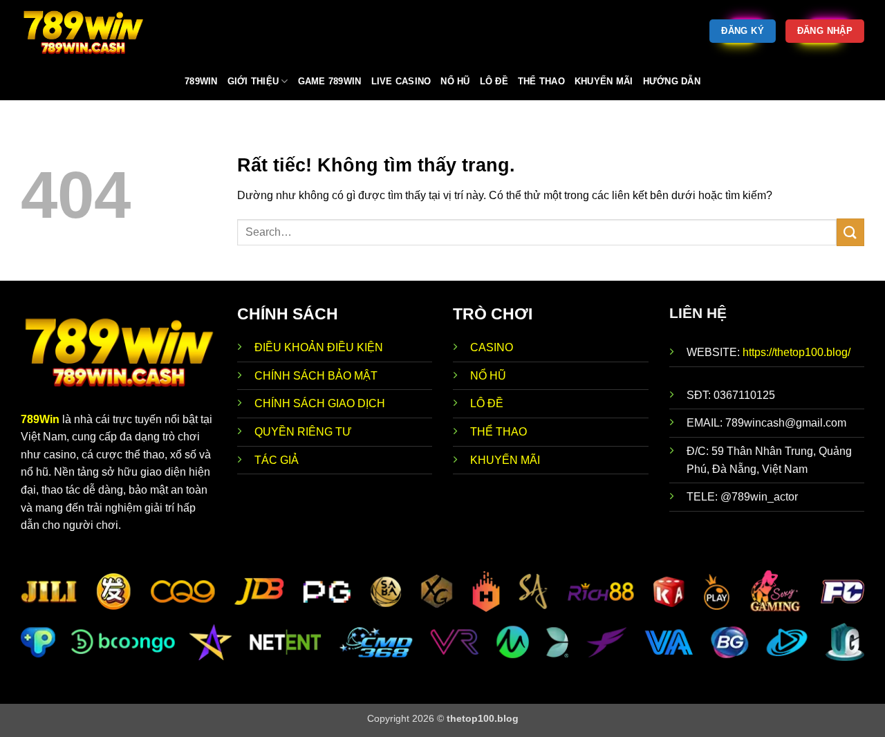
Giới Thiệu (253, 81)
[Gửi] (850, 231)
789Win (40, 419)
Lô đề (494, 81)
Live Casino (401, 81)
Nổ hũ (454, 81)
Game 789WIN (330, 81)
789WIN (201, 81)
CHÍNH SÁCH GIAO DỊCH (321, 403)
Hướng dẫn (671, 81)
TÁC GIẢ (276, 460)
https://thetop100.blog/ (796, 352)
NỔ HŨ (488, 376)
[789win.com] (90, 31)
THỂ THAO (498, 432)
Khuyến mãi (604, 81)
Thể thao (541, 81)
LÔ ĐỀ (486, 403)
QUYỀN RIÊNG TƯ (303, 432)
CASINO (491, 347)
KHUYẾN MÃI (505, 460)
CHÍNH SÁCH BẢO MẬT (316, 376)
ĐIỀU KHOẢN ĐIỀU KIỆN (318, 347)
